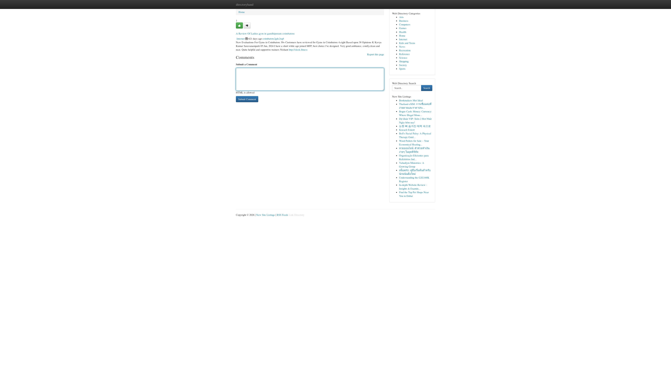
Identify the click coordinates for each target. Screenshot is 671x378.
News (402, 46)
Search (426, 88)
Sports (402, 68)
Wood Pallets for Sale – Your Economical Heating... (414, 142)
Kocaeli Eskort (407, 129)
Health (402, 32)
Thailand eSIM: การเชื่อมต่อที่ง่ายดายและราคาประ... (415, 105)
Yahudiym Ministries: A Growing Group (411, 164)
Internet (241, 38)
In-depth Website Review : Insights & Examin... (413, 186)
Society (403, 65)
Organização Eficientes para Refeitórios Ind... (414, 157)
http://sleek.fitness (298, 49)
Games (402, 28)
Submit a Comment (246, 64)
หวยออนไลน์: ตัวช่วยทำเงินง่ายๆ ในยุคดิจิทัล (414, 149)
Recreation (404, 50)
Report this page (375, 54)
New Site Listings (265, 214)
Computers (404, 24)
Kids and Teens (407, 43)
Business (403, 20)
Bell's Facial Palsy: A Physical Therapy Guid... (415, 135)
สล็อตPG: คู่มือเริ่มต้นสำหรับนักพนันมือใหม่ (415, 172)
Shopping (404, 61)
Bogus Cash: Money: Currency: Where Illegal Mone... (415, 113)
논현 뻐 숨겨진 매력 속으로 (415, 126)
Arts (401, 17)
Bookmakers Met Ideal (411, 100)
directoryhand (244, 4)
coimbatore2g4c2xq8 (273, 38)
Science (403, 57)
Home (242, 12)
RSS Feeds (282, 214)
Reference (404, 54)
